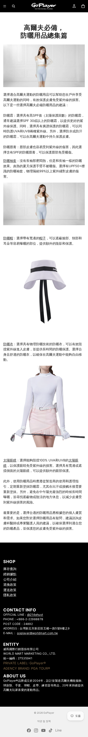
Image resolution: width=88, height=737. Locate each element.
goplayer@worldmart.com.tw (37, 633)
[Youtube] (43, 730)
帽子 (42, 238)
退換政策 (9, 585)
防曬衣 (8, 344)
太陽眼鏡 (9, 460)
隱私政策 (9, 595)
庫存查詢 (9, 569)
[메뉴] (4, 6)
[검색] (13, 6)
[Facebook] (28, 730)
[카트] (83, 6)
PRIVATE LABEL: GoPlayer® (24, 663)
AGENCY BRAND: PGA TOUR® (26, 668)
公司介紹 (9, 579)
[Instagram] (36, 730)
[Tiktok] (50, 730)
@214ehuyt (35, 614)
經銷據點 (9, 574)
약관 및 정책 (44, 721)
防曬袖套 (9, 161)
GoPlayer (48, 712)
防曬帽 (8, 238)
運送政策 (9, 590)
